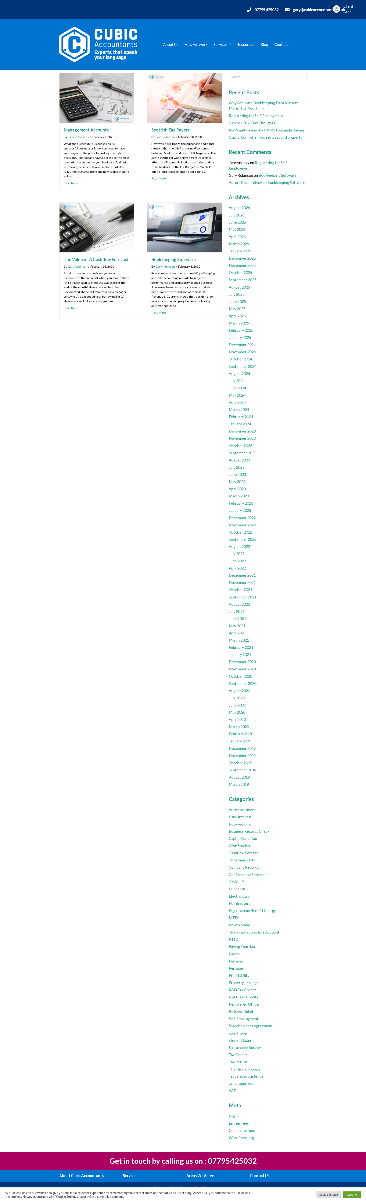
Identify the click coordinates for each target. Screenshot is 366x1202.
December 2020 (242, 661)
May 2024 (237, 395)
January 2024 (240, 424)
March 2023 (239, 496)
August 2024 (239, 373)
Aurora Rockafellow (245, 182)
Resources (245, 44)
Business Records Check (249, 831)
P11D (233, 939)
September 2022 (242, 539)
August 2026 (239, 207)
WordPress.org (241, 1137)
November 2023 (242, 438)
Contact (281, 44)
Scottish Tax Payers (170, 129)
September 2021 (242, 597)
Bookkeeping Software (173, 259)
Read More (71, 183)
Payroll (234, 953)
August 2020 (239, 690)
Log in (234, 1116)
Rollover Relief (241, 1011)
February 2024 (241, 416)
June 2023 (237, 474)
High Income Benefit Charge (252, 910)
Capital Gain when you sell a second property (265, 137)
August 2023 (239, 460)
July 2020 (236, 697)
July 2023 (236, 467)
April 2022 (237, 568)
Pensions (236, 961)
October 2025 (240, 272)
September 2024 (242, 366)
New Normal (239, 925)
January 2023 (240, 510)
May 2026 (237, 229)
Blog (264, 44)
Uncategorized (241, 1083)
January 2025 (240, 337)
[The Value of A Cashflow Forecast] (97, 227)
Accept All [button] (352, 1194)
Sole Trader (238, 1033)
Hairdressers (239, 903)
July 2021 (236, 611)
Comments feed (242, 1130)
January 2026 (240, 251)
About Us (170, 44)
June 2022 (237, 561)
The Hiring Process (245, 1069)
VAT (232, 1090)
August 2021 (239, 604)
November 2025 (242, 265)
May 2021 (237, 625)
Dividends (237, 889)
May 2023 (237, 481)
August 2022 (239, 546)
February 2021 (241, 647)
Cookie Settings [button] (328, 1194)
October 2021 (240, 589)
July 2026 (236, 215)
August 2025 (239, 287)
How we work (195, 44)
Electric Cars (239, 896)
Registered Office (244, 1004)
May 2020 (237, 712)
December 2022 (242, 517)
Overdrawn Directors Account (254, 932)
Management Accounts (86, 129)
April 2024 (237, 402)
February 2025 (241, 330)
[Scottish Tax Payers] (184, 97)
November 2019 (242, 755)
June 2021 (237, 618)
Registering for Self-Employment (256, 115)
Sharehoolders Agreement (251, 1025)
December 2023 (242, 431)
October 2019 (240, 762)
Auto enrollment (242, 809)
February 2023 (241, 503)
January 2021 (240, 654)
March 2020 (239, 726)
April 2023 (237, 488)
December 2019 (242, 748)
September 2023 (242, 452)
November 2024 (242, 351)
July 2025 (236, 294)
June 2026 (237, 222)
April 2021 (237, 633)
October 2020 (240, 676)
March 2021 (239, 640)
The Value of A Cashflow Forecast (96, 259)
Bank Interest (240, 817)
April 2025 (237, 316)
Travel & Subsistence (246, 1076)
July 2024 (236, 380)
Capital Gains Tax (243, 838)
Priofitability (239, 975)
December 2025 (242, 258)
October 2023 (240, 445)
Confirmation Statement (249, 874)
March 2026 (239, 243)
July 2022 (236, 553)
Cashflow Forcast (243, 852)
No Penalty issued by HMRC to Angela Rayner (267, 130)
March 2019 (239, 784)
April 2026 (237, 236)
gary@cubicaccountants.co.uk (319, 9)
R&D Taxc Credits (243, 997)
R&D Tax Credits (242, 989)
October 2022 (240, 532)
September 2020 (242, 683)
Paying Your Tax (242, 946)
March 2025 (239, 323)
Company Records (244, 867)
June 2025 (237, 301)
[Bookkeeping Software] (184, 227)
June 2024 (237, 388)
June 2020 (237, 705)
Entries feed (239, 1123)
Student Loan (240, 1040)
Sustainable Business (246, 1047)
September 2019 (242, 770)
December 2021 (242, 575)
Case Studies (239, 845)
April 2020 (237, 719)
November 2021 (242, 582)
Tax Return (238, 1062)
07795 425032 (267, 9)
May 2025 (237, 308)
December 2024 (242, 344)
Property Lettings (243, 982)
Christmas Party (242, 860)
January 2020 (240, 741)
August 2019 (239, 777)
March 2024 (239, 409)
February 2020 (241, 733)
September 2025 (242, 279)
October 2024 (240, 359)
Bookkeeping (240, 824)
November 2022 (242, 525)
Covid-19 (236, 881)
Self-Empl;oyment (243, 1018)
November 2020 (242, 669)
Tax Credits (238, 1054)
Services (220, 44)
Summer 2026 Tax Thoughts (252, 122)
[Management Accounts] (97, 97)
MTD (233, 917)
